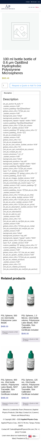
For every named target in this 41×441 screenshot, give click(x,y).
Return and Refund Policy (20, 415)
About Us (6, 409)
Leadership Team (17, 409)
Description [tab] (8, 93)
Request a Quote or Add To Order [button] (10, 332)
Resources (28, 409)
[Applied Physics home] (13, 7)
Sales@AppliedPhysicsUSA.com (22, 429)
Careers (35, 412)
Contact (28, 1)
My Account (34, 1)
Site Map (19, 412)
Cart (39, 1)
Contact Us (27, 412)
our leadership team (22, 435)
